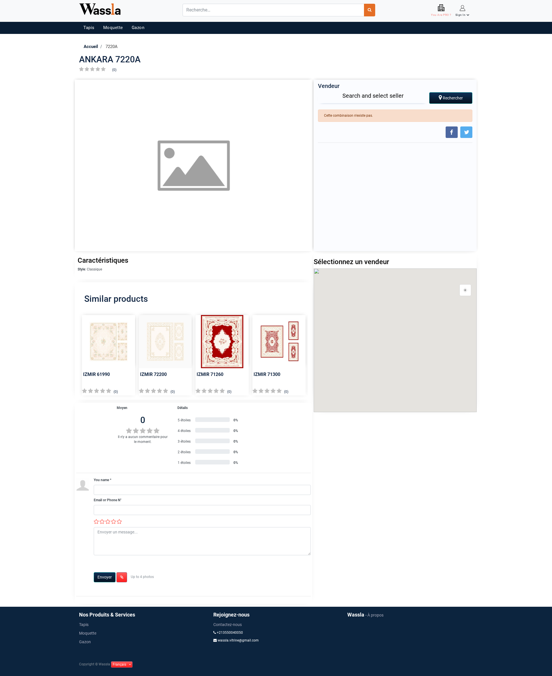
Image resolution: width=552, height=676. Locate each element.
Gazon (138, 27)
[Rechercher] (369, 10)
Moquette (113, 27)
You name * (102, 480)
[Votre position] (465, 290)
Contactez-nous (227, 624)
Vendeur (329, 85)
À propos (375, 615)
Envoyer (104, 577)
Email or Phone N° (108, 500)
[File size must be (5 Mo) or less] (121, 577)
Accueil (91, 46)
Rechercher (452, 98)
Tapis (89, 27)
